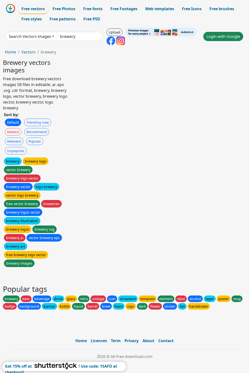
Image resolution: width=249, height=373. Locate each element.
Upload (114, 32)
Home (10, 52)
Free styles (31, 19)
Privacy (131, 340)
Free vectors (33, 8)
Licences (99, 340)
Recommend (37, 132)
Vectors (28, 52)
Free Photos (64, 8)
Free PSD (91, 19)
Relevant (14, 141)
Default (13, 122)
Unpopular (16, 150)
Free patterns (63, 19)
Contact (166, 340)
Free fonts (93, 8)
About (148, 340)
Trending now (37, 122)
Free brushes (221, 8)
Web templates (159, 8)
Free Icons (192, 8)
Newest (13, 132)
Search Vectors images (30, 36)
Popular (34, 141)
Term (116, 340)
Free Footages (123, 8)
